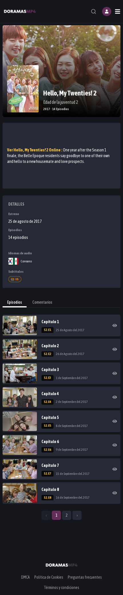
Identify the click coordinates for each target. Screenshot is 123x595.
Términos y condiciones (61, 587)
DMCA (25, 577)
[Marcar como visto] (114, 325)
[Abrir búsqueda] (93, 11)
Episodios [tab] (14, 302)
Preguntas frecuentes (85, 577)
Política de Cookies (48, 577)
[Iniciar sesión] (106, 11)
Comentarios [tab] (42, 302)
